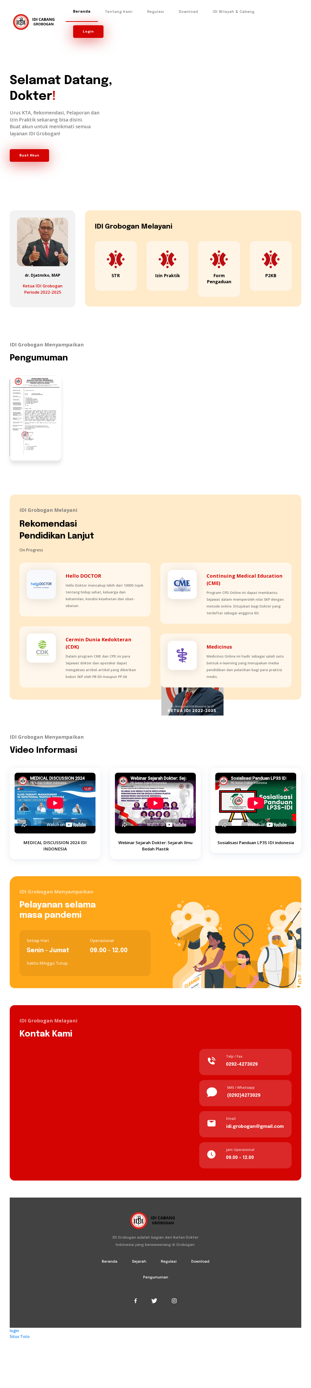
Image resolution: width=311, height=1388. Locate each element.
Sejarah (139, 1262)
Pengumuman (155, 1277)
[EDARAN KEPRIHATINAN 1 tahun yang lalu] (35, 417)
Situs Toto (20, 1336)
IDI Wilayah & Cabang (234, 12)
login (14, 1330)
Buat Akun (29, 155)
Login (88, 31)
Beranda (82, 11)
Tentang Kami (119, 12)
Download (188, 12)
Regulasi (155, 12)
